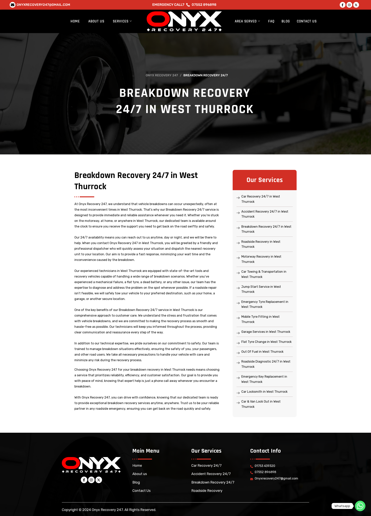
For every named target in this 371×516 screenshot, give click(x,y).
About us (139, 474)
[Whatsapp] (360, 506)
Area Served (246, 21)
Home (75, 21)
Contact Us (307, 21)
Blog (286, 21)
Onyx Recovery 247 (162, 75)
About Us (96, 21)
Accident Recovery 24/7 (211, 474)
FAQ (271, 21)
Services (120, 21)
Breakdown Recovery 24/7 (212, 482)
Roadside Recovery (206, 491)
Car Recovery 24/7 (206, 465)
